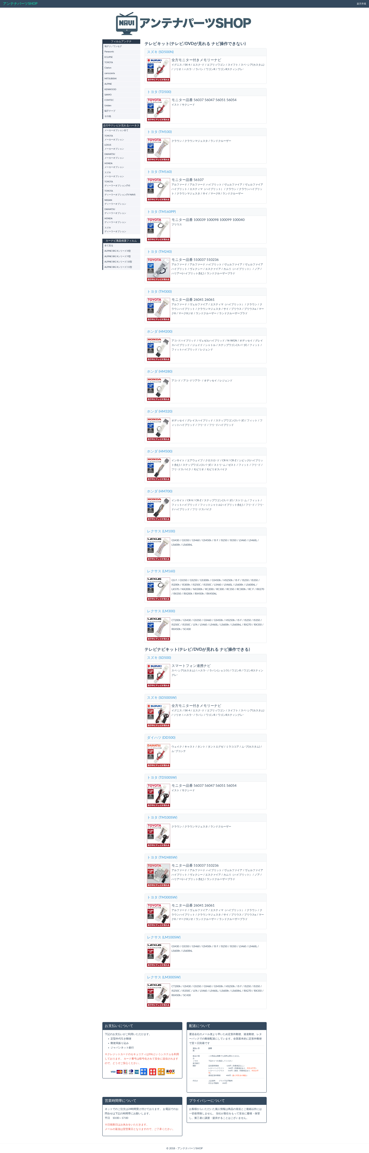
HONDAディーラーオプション (115, 220)
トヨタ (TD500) (159, 92)
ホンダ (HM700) (159, 491)
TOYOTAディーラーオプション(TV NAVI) (120, 193)
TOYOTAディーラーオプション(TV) (117, 184)
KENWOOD (110, 89)
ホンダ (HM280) (159, 371)
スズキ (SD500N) (160, 52)
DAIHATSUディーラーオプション (115, 211)
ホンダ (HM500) (159, 451)
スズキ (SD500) (159, 658)
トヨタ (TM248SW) (162, 857)
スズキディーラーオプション (115, 230)
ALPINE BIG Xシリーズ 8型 (118, 251)
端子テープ (110, 111)
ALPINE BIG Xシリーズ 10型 (118, 262)
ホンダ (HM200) (159, 331)
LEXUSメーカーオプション (114, 147)
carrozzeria (110, 73)
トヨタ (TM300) (159, 291)
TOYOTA (109, 62)
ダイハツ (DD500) (161, 737)
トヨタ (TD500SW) (162, 777)
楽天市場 (361, 4)
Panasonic (109, 52)
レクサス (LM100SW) (163, 937)
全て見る (109, 246)
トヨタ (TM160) (159, 172)
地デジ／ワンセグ (113, 46)
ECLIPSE (109, 57)
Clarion (108, 68)
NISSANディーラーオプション (115, 202)
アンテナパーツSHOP (20, 3)
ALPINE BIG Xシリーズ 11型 (118, 267)
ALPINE (108, 84)
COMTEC (109, 100)
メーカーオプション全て (116, 130)
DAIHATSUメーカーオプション (114, 156)
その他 (108, 116)
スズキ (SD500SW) (161, 698)
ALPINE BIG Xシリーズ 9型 (118, 256)
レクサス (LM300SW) (163, 977)
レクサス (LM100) (161, 531)
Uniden (108, 106)
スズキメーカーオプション (114, 174)
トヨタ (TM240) (159, 251)
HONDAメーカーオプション (114, 165)
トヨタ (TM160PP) (161, 212)
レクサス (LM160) (161, 571)
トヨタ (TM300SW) (162, 897)
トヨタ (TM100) (159, 132)
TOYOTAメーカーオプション (114, 138)
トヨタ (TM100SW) (162, 817)
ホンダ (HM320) (159, 411)
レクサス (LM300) (161, 611)
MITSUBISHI (110, 79)
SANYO (108, 95)
